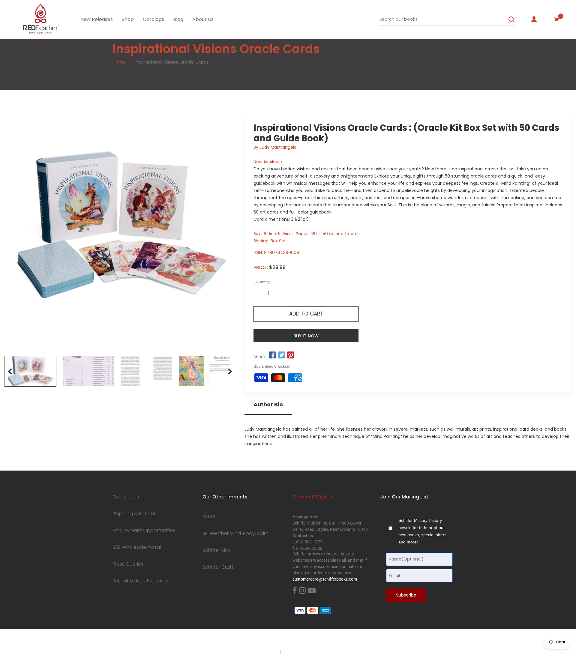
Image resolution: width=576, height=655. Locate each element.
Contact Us (125, 497)
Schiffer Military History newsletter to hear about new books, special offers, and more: (423, 531)
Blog (178, 19)
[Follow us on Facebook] (272, 355)
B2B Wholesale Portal (136, 547)
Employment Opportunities (143, 530)
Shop (128, 19)
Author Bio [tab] (268, 404)
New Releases (96, 19)
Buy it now (306, 336)
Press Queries (127, 564)
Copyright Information (302, 651)
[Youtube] (312, 591)
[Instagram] (302, 591)
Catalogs (153, 19)
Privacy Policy (266, 651)
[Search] (511, 19)
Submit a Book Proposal (140, 581)
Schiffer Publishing (303, 639)
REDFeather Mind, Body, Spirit (235, 533)
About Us (203, 19)
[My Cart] (557, 19)
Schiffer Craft (217, 567)
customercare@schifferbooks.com (324, 579)
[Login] (534, 19)
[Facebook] (294, 591)
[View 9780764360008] (30, 371)
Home (119, 62)
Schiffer (211, 516)
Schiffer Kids (216, 550)
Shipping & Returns (134, 513)
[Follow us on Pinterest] (291, 355)
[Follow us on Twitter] (281, 355)
